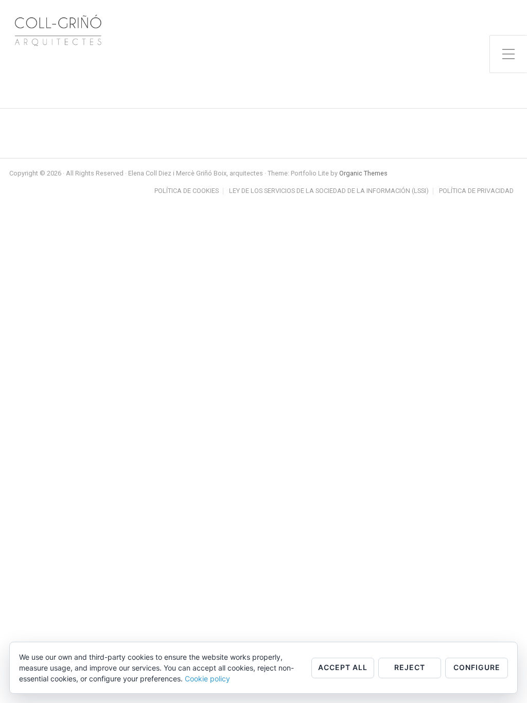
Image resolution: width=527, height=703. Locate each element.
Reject (409, 667)
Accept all (342, 667)
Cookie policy (207, 678)
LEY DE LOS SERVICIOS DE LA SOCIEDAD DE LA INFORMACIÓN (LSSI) (329, 191)
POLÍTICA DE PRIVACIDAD (476, 191)
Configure (476, 667)
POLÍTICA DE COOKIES (186, 191)
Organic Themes (363, 173)
